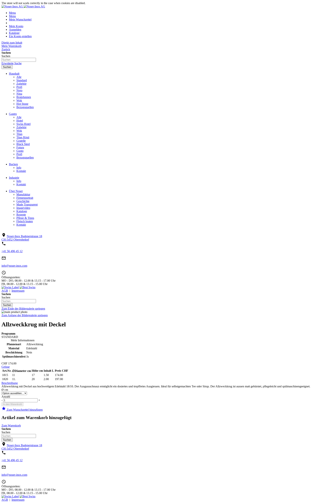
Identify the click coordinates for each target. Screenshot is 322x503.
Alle (18, 77)
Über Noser (16, 191)
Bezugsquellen (25, 107)
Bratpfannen (23, 97)
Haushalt (14, 73)
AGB (4, 290)
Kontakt (21, 171)
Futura (20, 147)
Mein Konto (16, 26)
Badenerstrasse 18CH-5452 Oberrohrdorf (21, 238)
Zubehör (21, 83)
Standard (21, 80)
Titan (19, 134)
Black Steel (23, 144)
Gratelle (21, 140)
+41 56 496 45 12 (12, 251)
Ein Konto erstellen (20, 36)
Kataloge (14, 33)
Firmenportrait (24, 197)
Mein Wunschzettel (20, 19)
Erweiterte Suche (11, 63)
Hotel (19, 120)
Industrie (14, 177)
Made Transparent (27, 204)
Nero (19, 90)
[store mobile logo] (34, 6)
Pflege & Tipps (25, 218)
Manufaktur (23, 194)
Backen (13, 164)
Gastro (13, 113)
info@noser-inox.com (14, 265)
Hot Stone (22, 103)
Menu (12, 12)
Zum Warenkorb (11, 425)
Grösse (5, 366)
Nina (19, 93)
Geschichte (22, 201)
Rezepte (21, 214)
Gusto (19, 150)
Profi (19, 87)
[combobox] (18, 60)
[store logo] (12, 6)
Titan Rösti (22, 137)
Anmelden (15, 29)
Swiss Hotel (23, 124)
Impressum (18, 290)
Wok (19, 100)
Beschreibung (9, 383)
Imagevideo (23, 207)
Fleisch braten (24, 221)
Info (18, 167)
